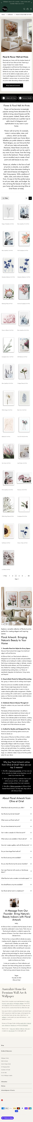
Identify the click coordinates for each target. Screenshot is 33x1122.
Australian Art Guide (5, 1069)
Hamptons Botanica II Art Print (8, 277)
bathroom (22, 1029)
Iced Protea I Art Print (22, 463)
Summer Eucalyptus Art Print (23, 303)
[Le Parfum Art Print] (8, 557)
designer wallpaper (19, 1003)
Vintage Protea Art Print (22, 383)
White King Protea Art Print (8, 516)
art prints (4, 1003)
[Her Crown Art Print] (8, 451)
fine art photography (23, 1025)
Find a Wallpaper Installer (6, 1075)
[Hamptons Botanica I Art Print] (24, 265)
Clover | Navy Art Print (22, 543)
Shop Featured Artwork (13, 85)
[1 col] (26, 198)
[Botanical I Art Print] (8, 425)
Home (3, 14)
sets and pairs (12, 1031)
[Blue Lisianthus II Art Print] (8, 371)
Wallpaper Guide (5, 1058)
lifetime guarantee (15, 786)
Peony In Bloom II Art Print (7, 330)
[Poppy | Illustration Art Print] (8, 212)
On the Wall (3, 1072)
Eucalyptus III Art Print (22, 516)
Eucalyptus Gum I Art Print (7, 357)
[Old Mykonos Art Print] (24, 345)
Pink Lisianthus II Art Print (7, 490)
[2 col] (30, 198)
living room (12, 1029)
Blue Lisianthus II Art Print (7, 383)
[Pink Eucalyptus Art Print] (24, 238)
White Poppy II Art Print (7, 410)
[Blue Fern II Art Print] (24, 398)
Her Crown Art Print (6, 463)
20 (28, 576)
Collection (10, 14)
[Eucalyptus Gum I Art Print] (8, 345)
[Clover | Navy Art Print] (24, 531)
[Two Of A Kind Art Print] (24, 425)
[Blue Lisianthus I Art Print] (8, 238)
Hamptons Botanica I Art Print (23, 277)
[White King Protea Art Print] (8, 504)
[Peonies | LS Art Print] (24, 478)
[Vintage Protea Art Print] (24, 371)
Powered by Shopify (20, 1114)
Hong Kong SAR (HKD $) (10, 1100)
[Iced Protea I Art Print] (24, 451)
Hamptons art (13, 1025)
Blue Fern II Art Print (21, 410)
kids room (27, 1029)
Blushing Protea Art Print (7, 303)
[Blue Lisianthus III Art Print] (24, 318)
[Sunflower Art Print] (8, 531)
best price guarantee (15, 771)
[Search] (24, 9)
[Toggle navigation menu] (31, 9)
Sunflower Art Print (6, 543)
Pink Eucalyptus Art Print (22, 250)
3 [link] (15, 576)
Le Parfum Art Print (6, 569)
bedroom (18, 1029)
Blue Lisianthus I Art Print (7, 250)
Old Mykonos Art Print (22, 357)
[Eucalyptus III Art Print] (24, 504)
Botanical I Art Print (6, 436)
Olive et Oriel (10, 1114)
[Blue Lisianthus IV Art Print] (24, 212)
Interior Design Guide (6, 1064)
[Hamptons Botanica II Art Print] (8, 265)
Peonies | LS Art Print (22, 490)
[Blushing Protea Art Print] (8, 292)
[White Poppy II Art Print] (8, 398)
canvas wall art (9, 1003)
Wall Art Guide (4, 1061)
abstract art (7, 1025)
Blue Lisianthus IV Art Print (23, 224)
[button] (1, 2)
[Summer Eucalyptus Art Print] (24, 292)
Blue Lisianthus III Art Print (23, 330)
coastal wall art (23, 1023)
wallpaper (4, 1017)
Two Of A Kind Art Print (22, 436)
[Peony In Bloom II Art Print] (8, 318)
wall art (27, 1001)
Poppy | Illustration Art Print (8, 224)
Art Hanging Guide (5, 1067)
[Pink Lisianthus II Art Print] (8, 478)
